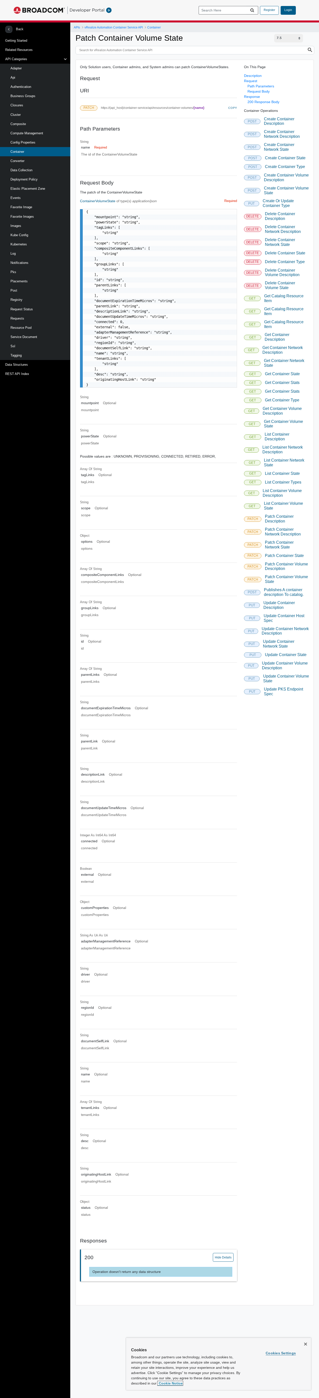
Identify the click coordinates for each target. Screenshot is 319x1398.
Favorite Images (22, 216)
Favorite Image (21, 207)
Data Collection (21, 170)
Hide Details (223, 1257)
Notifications (19, 263)
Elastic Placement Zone (27, 188)
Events (15, 198)
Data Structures (16, 364)
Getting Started (16, 40)
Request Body (258, 91)
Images (15, 226)
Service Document (23, 337)
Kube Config (19, 235)
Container (17, 152)
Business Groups (22, 96)
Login (288, 10)
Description (253, 76)
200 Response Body (263, 102)
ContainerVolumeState (98, 201)
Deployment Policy (24, 179)
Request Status (21, 309)
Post (13, 290)
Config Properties (22, 142)
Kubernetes (18, 244)
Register (269, 10)
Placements (19, 281)
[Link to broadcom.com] (39, 10)
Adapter (16, 68)
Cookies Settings (281, 1353)
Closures (16, 105)
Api (12, 77)
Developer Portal (87, 10)
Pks (13, 272)
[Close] (305, 1344)
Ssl (12, 346)
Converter (17, 161)
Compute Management (26, 133)
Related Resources (19, 50)
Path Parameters (260, 86)
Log (13, 253)
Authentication (20, 87)
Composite (18, 124)
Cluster (15, 115)
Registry (16, 300)
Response (252, 97)
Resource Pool (21, 328)
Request (250, 81)
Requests (17, 318)
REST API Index (17, 374)
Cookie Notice (170, 1383)
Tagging (16, 355)
